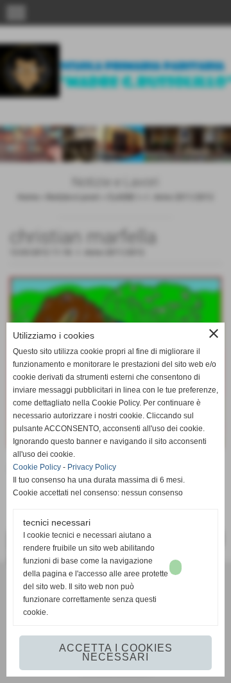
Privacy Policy (91, 467)
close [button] (213, 333)
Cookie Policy (37, 467)
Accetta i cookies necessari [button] (116, 652)
